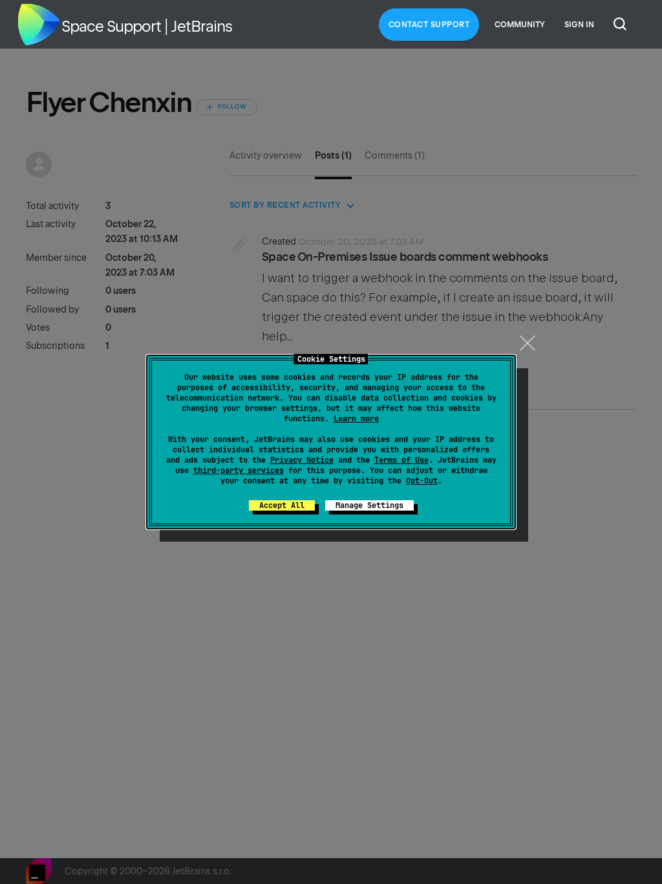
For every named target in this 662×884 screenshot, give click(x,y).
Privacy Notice (302, 460)
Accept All (281, 505)
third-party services (238, 470)
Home (39, 25)
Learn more (356, 419)
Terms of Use (401, 460)
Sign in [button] (579, 24)
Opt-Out (422, 481)
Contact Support (429, 24)
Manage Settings (369, 505)
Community (520, 24)
